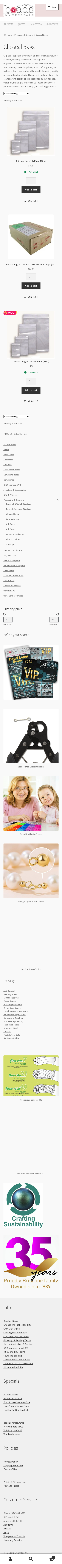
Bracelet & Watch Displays (18, 504)
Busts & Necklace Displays (18, 509)
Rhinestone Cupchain (13, 1018)
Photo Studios (13, 539)
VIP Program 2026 (12, 1430)
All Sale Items (10, 1394)
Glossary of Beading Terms (17, 1340)
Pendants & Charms (12, 550)
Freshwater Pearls (11, 469)
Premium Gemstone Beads (15, 1011)
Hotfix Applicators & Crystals (18, 1344)
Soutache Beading (12, 1355)
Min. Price (7, 624)
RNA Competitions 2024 (15, 1347)
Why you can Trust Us (14, 1536)
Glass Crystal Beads (12, 1004)
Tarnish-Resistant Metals (16, 1359)
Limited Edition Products (16, 1410)
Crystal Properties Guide (16, 1336)
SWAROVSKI (8, 580)
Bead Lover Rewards (13, 1422)
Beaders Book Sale (12, 1398)
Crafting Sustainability (14, 1332)
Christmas (8, 459)
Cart (47, 1556)
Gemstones (8, 479)
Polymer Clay (9, 555)
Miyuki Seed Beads (12, 1008)
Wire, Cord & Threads (13, 595)
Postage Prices (11, 1485)
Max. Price (53, 624)
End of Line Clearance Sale (16, 1402)
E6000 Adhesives (11, 997)
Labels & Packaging (15, 534)
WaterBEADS (9, 590)
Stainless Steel (10, 1028)
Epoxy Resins (9, 1001)
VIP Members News (13, 1426)
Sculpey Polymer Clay (13, 1021)
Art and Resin (9, 444)
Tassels (7, 1031)
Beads (6, 449)
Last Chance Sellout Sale (16, 1406)
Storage (10, 544)
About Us (8, 1524)
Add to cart (31, 189)
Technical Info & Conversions (18, 1363)
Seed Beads (8, 570)
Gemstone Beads (11, 474)
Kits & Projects (10, 495)
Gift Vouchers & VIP (12, 485)
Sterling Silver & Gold (13, 575)
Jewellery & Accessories (14, 490)
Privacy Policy (10, 1461)
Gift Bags (10, 524)
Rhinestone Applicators (14, 1014)
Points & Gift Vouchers (14, 1482)
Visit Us (7, 1528)
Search (31, 1559)
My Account (10, 1559)
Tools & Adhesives (12, 585)
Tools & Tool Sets (11, 1035)
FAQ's (6, 1532)
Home (9, 35)
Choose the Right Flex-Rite (17, 1324)
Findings (7, 464)
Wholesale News (11, 1434)
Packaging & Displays (23, 35)
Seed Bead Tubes (11, 1024)
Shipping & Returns (13, 1465)
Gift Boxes (10, 529)
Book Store (8, 454)
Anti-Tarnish (9, 991)
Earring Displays (14, 519)
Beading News (10, 1320)
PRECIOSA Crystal (11, 560)
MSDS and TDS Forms (14, 1351)
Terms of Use (10, 1469)
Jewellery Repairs (12, 1540)
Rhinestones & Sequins (14, 565)
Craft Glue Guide (11, 1328)
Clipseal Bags (12, 514)
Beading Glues (10, 994)
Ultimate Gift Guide (13, 1367)
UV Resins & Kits (11, 1038)
